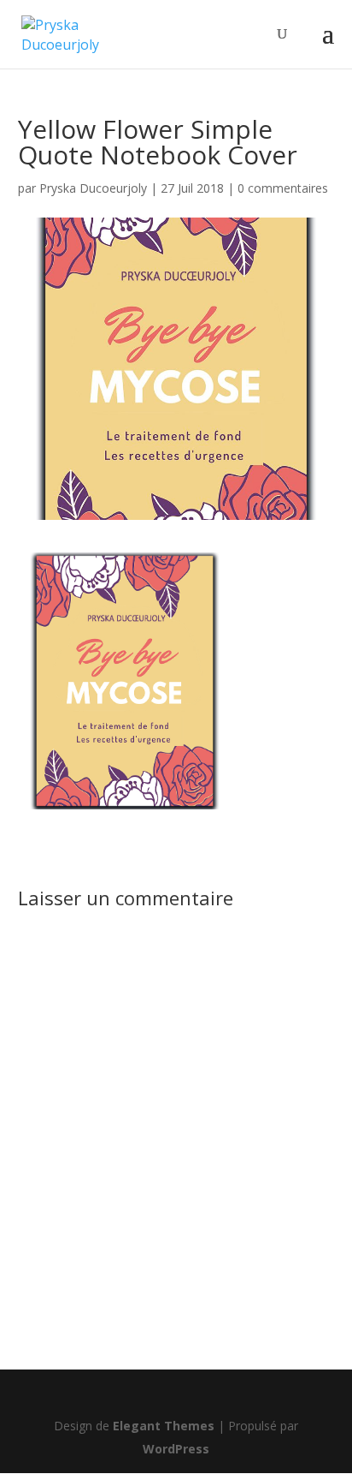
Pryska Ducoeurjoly (93, 188)
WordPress (176, 1449)
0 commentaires (283, 188)
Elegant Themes (163, 1425)
